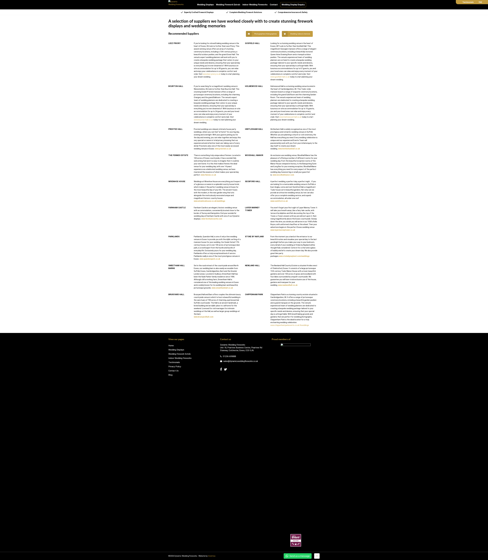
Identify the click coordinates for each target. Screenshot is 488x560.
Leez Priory (174, 43)
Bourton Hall (175, 86)
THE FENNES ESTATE (178, 155)
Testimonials (468, 2)
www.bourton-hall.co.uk (203, 120)
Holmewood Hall (254, 86)
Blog (170, 375)
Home (171, 346)
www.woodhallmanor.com (283, 175)
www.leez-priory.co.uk (211, 74)
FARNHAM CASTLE (177, 207)
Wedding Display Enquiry (293, 4)
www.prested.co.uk (223, 149)
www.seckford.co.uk (279, 201)
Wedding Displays (205, 4)
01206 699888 (229, 356)
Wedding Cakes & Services (300, 34)
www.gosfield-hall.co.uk (279, 77)
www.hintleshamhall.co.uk (289, 149)
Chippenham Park (254, 294)
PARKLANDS (174, 236)
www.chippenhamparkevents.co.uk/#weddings (289, 325)
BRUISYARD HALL (176, 294)
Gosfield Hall (252, 43)
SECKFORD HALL (252, 181)
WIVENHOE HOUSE (176, 181)
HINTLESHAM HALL (254, 129)
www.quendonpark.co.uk (210, 259)
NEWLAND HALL (252, 265)
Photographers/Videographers (265, 34)
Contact (274, 4)
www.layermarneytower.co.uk (282, 230)
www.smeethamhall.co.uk (222, 288)
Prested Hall (175, 129)
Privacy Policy (174, 366)
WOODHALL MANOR (254, 155)
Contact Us (173, 371)
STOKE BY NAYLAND (254, 236)
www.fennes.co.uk (208, 175)
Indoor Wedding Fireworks (255, 4)
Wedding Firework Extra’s (228, 4)
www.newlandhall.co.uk (288, 285)
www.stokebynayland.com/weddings (294, 256)
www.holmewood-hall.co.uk (290, 117)
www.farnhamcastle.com (211, 219)
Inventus (211, 556)
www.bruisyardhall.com (203, 317)
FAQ (480, 2)
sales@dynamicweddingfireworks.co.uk (240, 361)
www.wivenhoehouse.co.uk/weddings (209, 201)
